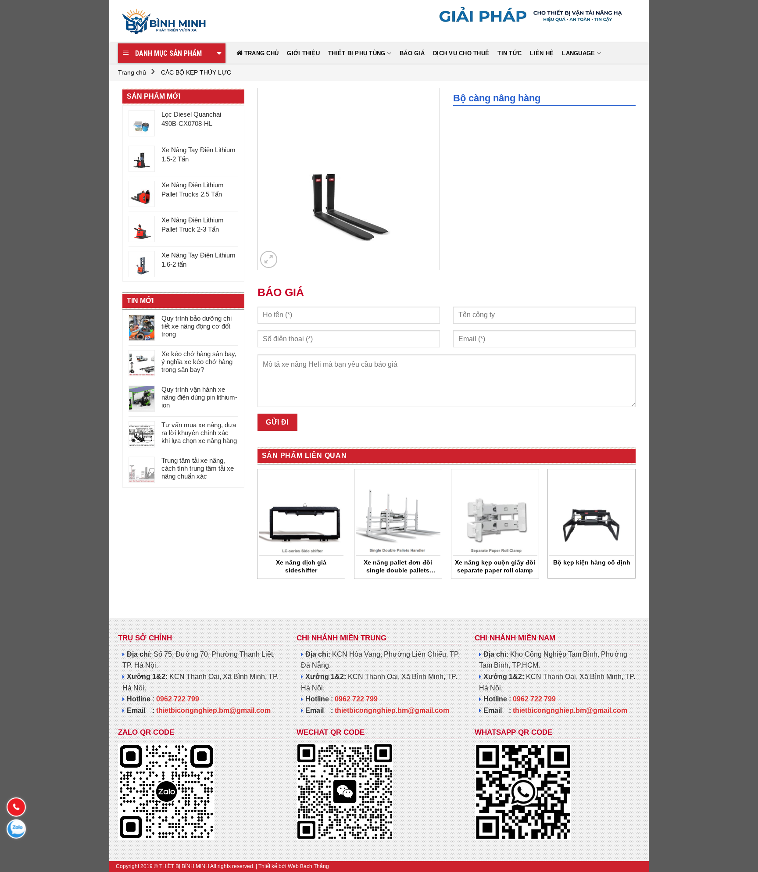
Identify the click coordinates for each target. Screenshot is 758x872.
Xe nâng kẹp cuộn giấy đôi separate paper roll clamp (495, 566)
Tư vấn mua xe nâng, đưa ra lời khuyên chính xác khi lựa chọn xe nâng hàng (199, 432)
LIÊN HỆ (542, 53)
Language (578, 53)
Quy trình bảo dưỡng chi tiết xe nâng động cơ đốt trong (196, 326)
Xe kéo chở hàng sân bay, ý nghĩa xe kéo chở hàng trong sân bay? (198, 361)
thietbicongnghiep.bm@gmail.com (213, 710)
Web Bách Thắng (308, 866)
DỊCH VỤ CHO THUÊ (461, 53)
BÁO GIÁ (412, 53)
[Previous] (258, 527)
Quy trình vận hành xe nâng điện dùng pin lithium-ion (199, 397)
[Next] (635, 527)
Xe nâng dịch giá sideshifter (301, 566)
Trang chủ (132, 72)
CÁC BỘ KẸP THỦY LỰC (196, 72)
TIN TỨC (509, 53)
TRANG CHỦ (261, 53)
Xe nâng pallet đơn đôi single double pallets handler (398, 566)
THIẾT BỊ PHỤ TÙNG (356, 53)
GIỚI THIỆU (303, 53)
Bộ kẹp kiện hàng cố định (591, 562)
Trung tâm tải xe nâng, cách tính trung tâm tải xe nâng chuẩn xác (197, 468)
